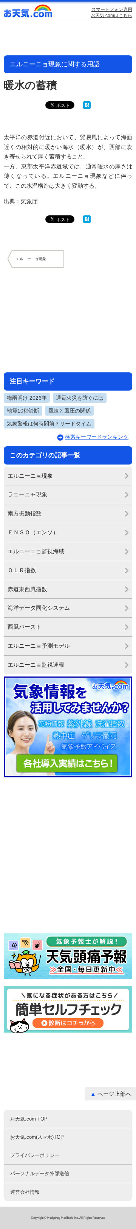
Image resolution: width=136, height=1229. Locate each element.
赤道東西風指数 (27, 589)
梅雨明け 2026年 (27, 398)
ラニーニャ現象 (27, 494)
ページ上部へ (114, 1094)
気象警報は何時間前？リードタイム (49, 424)
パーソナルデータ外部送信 (39, 1173)
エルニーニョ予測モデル (39, 645)
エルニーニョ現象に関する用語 (55, 64)
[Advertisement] (68, 319)
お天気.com (28, 13)
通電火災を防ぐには (80, 398)
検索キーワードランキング (96, 437)
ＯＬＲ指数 (22, 570)
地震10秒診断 (23, 411)
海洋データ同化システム (39, 607)
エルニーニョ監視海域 (36, 551)
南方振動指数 (25, 513)
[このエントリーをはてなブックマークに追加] (87, 107)
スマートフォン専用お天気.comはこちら (111, 12)
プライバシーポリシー (34, 1155)
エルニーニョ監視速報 (36, 664)
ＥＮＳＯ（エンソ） (33, 532)
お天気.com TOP (29, 1119)
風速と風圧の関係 (69, 411)
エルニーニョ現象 (30, 475)
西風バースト (25, 626)
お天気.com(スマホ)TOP (37, 1137)
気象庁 (29, 201)
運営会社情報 (25, 1192)
